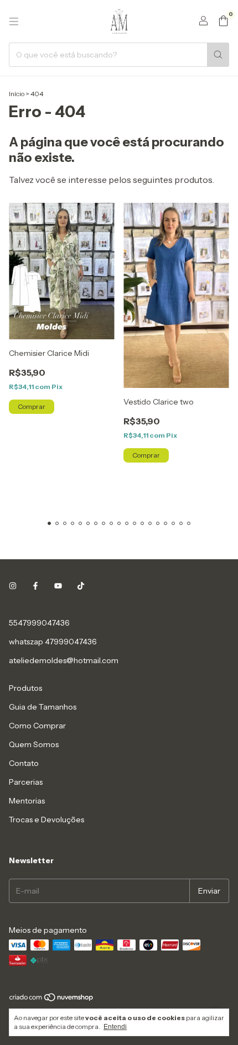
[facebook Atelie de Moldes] (35, 586)
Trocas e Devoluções (46, 820)
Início (16, 94)
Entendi (115, 1027)
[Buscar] (218, 55)
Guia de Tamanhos (42, 707)
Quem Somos (34, 744)
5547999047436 (39, 623)
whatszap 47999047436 (53, 642)
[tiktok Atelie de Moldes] (81, 586)
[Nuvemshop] (52, 999)
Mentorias (27, 801)
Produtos (25, 688)
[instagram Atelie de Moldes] (13, 586)
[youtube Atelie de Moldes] (58, 586)
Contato (24, 763)
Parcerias (26, 782)
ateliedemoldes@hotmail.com (63, 660)
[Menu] (14, 22)
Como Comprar (37, 726)
